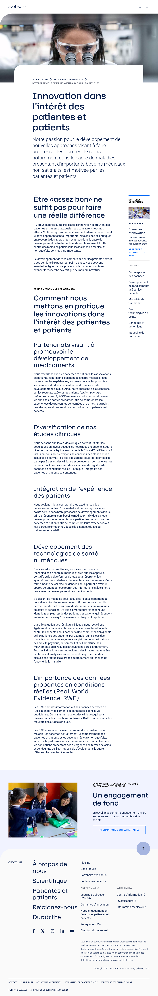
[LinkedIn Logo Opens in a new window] (62, 931)
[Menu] (148, 7)
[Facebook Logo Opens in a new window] (34, 931)
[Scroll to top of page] (143, 848)
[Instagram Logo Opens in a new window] (52, 931)
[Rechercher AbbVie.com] (139, 7)
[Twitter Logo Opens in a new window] (42, 931)
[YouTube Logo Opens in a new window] (72, 931)
